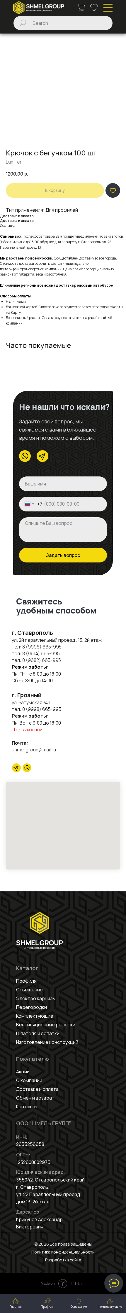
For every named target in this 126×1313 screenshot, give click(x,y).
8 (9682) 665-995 (41, 660)
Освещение (29, 989)
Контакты (26, 1106)
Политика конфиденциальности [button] (63, 1252)
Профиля (26, 981)
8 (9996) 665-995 (42, 647)
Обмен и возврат (35, 1098)
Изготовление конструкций (47, 1042)
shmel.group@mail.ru (34, 749)
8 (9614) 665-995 (41, 653)
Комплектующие (34, 1016)
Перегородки (31, 1007)
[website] (27, 767)
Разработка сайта (63, 1260)
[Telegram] (16, 767)
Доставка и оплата (37, 1089)
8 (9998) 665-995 (41, 709)
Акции (23, 1071)
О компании (29, 1080)
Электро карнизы (35, 998)
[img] (38, 7)
